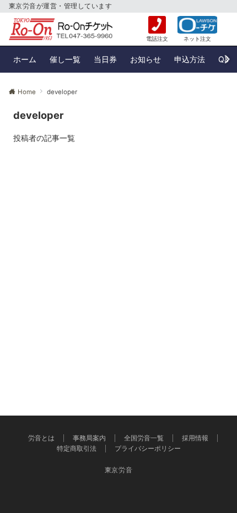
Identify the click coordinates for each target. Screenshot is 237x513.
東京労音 (119, 470)
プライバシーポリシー (148, 448)
